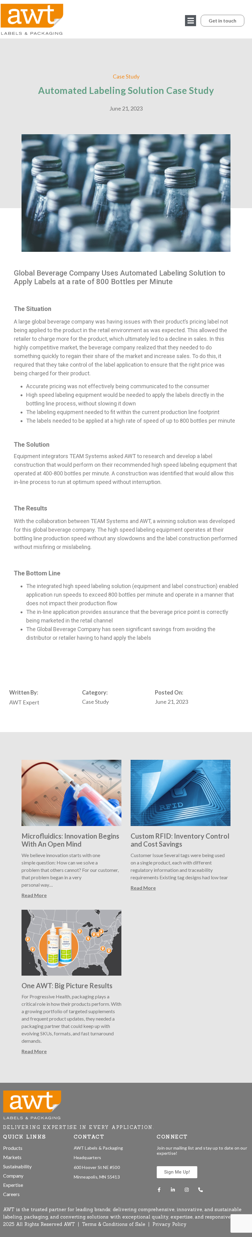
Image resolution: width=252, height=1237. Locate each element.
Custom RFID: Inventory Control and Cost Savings (180, 840)
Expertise (13, 1184)
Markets (12, 1157)
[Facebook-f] (159, 1189)
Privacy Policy (169, 1224)
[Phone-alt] (200, 1189)
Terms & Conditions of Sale (114, 1224)
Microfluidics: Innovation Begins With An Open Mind (70, 840)
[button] (190, 20)
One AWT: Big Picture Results (67, 985)
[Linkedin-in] (173, 1189)
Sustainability (17, 1166)
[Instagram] (186, 1189)
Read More (34, 895)
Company (13, 1175)
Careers (11, 1194)
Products (12, 1147)
